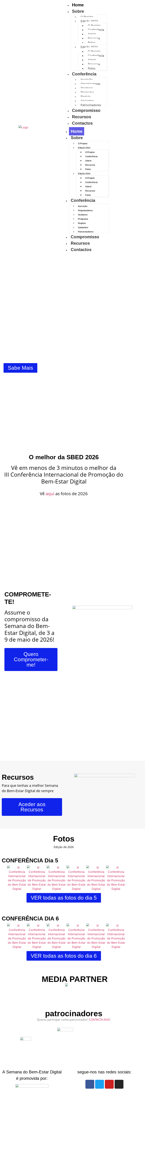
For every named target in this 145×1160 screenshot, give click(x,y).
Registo (86, 96)
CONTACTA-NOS (99, 1020)
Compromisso (86, 110)
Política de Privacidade (75, 1153)
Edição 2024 (89, 47)
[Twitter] (99, 1084)
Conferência (96, 30)
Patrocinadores (91, 105)
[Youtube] (109, 1084)
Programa (87, 92)
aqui (50, 493)
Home (76, 131)
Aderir (92, 34)
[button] (6, 878)
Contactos (82, 123)
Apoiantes (87, 101)
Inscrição (87, 79)
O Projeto (87, 17)
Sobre (78, 11)
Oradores (87, 88)
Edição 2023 (89, 21)
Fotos (91, 42)
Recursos (94, 38)
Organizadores (90, 84)
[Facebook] (89, 1084)
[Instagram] (119, 1084)
